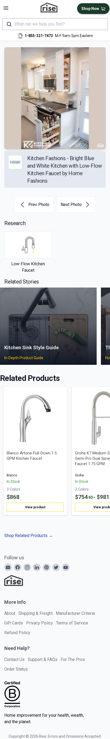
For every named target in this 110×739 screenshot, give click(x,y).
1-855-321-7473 (39, 36)
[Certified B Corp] (12, 694)
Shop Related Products (28, 535)
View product (35, 507)
